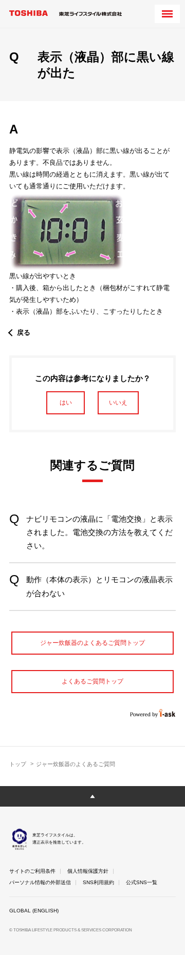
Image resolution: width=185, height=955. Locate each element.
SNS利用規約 (98, 882)
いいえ (118, 402)
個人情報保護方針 (87, 871)
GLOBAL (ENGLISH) (34, 910)
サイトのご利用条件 (32, 871)
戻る (23, 332)
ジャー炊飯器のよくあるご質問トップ (92, 642)
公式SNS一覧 (141, 882)
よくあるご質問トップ (92, 681)
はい (66, 402)
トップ (17, 764)
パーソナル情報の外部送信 (40, 882)
